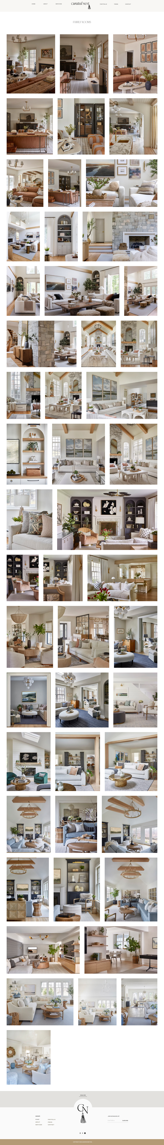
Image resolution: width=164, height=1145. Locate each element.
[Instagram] (80, 1133)
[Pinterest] (85, 1133)
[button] (103, 4)
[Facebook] (82, 1133)
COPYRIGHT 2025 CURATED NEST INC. (82, 1142)
